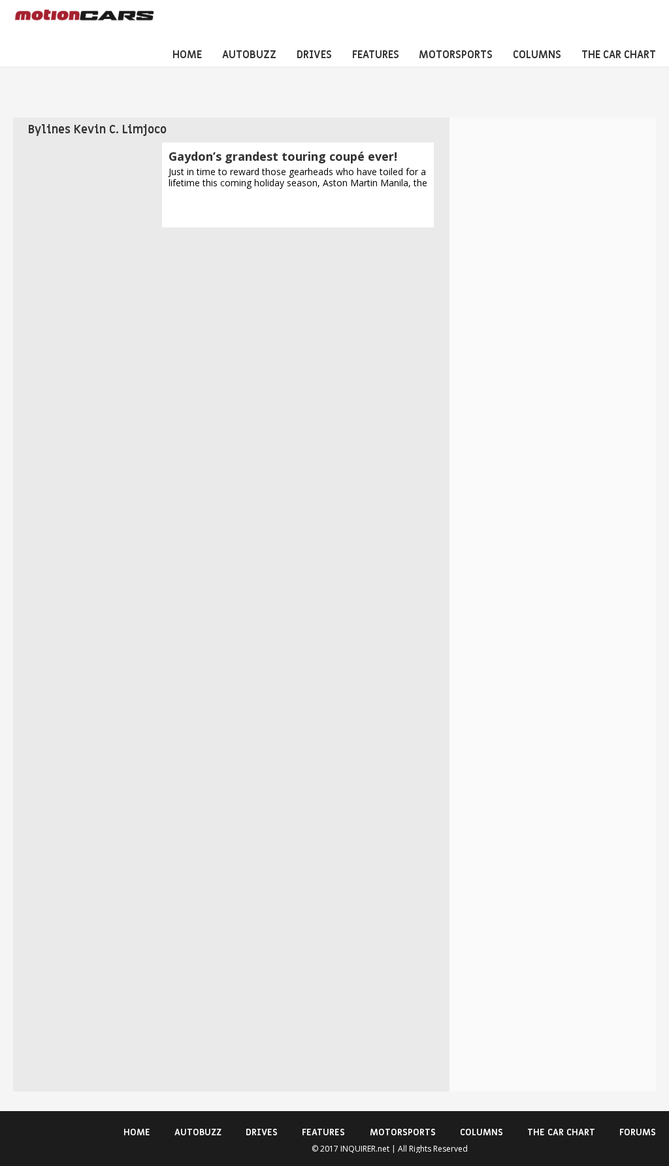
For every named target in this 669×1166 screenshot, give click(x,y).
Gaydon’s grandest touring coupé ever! (283, 156)
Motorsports (456, 55)
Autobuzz (249, 55)
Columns (537, 55)
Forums (637, 1132)
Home (187, 55)
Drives (314, 55)
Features (375, 55)
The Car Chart (618, 55)
